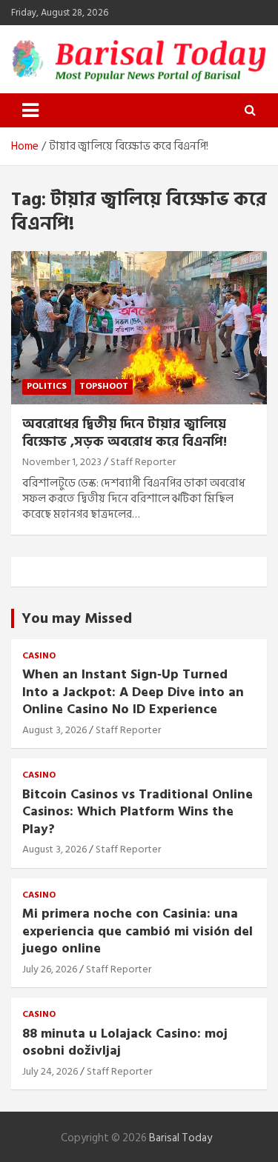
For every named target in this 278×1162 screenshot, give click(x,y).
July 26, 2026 (49, 969)
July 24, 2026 (50, 1071)
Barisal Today (180, 1138)
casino (39, 656)
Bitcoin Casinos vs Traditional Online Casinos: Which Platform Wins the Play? (137, 812)
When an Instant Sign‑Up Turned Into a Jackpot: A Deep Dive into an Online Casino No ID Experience (133, 692)
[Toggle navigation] (30, 110)
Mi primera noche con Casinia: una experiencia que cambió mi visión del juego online (137, 931)
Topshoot (103, 386)
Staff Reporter (143, 461)
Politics (47, 386)
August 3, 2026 (54, 729)
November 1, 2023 (62, 461)
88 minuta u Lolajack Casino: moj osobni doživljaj (125, 1042)
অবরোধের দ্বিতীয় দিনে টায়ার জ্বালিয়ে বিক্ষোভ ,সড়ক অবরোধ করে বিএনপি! (124, 432)
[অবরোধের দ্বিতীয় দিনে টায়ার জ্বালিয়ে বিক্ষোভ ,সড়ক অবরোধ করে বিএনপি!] (139, 328)
